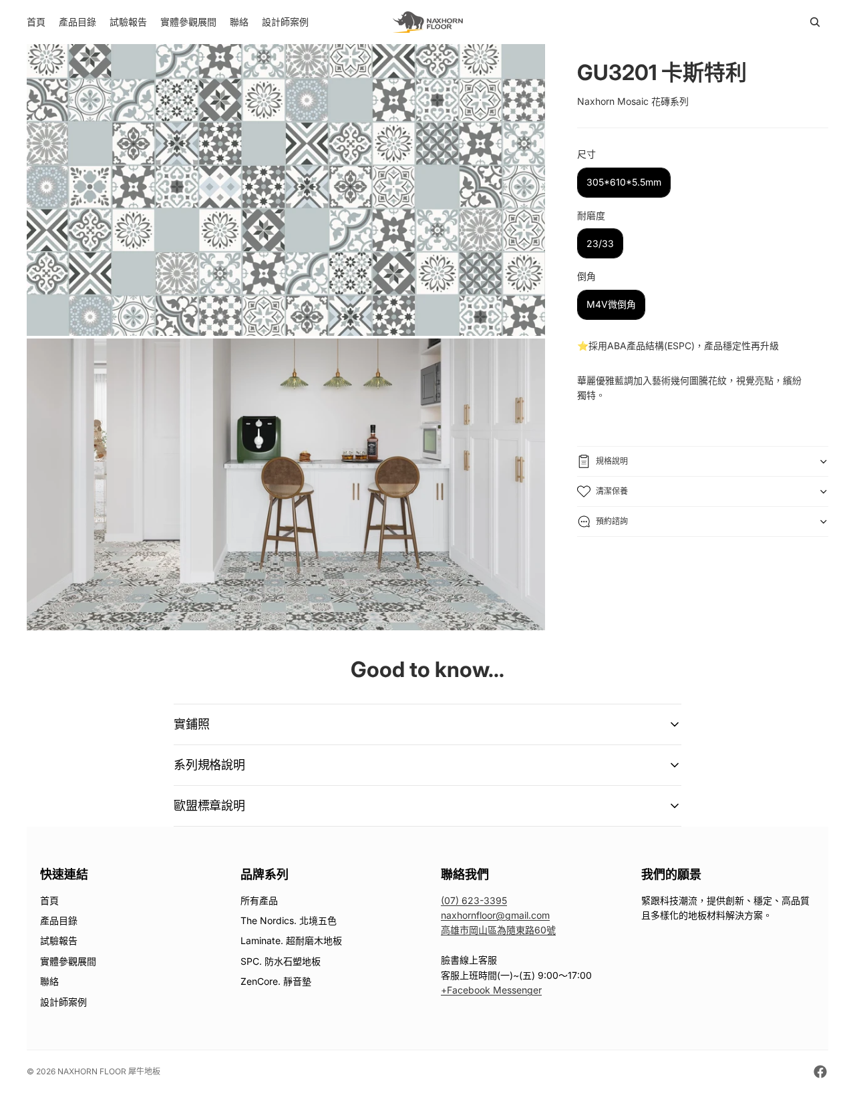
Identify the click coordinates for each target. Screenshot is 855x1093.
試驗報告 (58, 940)
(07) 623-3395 (474, 900)
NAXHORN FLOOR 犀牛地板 (108, 1071)
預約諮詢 (612, 521)
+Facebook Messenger (491, 990)
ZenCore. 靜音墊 (275, 981)
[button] (427, 724)
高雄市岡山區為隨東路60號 (498, 929)
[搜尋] (815, 22)
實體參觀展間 (68, 961)
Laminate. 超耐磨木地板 (291, 940)
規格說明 (612, 461)
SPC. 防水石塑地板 (280, 961)
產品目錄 (58, 920)
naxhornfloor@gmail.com (495, 915)
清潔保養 (612, 491)
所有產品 (259, 900)
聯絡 (49, 981)
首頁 (49, 900)
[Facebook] (820, 1072)
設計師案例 (63, 1002)
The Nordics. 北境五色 (288, 920)
